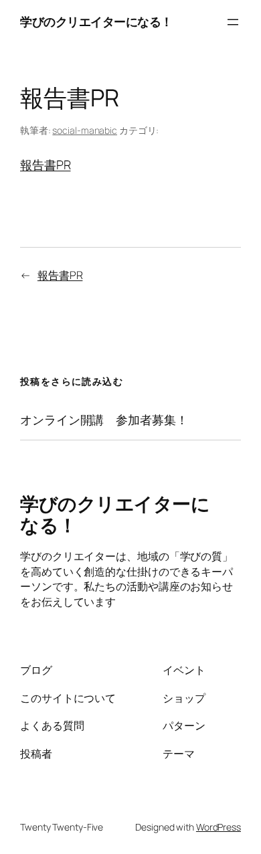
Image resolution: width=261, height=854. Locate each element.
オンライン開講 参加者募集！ (104, 420)
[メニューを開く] (233, 22)
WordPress (218, 827)
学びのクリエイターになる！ (96, 21)
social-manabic (84, 130)
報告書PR (45, 165)
